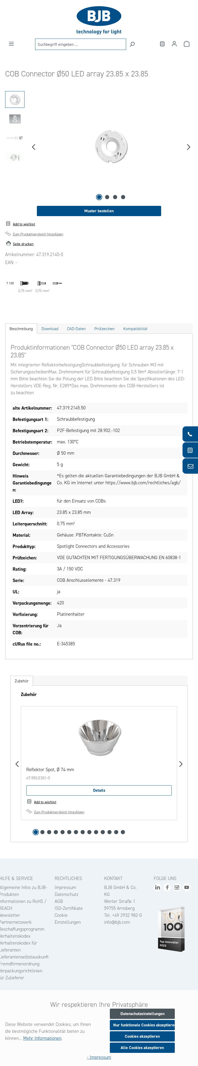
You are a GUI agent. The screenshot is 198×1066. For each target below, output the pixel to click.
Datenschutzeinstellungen (142, 1013)
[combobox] (80, 44)
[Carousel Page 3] (49, 832)
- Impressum (99, 1057)
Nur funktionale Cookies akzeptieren (144, 1025)
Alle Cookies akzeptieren (142, 1047)
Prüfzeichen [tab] (104, 328)
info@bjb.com (117, 922)
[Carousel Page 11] (103, 832)
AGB (59, 901)
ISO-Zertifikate (69, 908)
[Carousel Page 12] (110, 832)
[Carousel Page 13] (116, 832)
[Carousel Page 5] (63, 832)
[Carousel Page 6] (69, 832)
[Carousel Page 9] (89, 832)
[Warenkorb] (186, 44)
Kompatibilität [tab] (135, 328)
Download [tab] (50, 328)
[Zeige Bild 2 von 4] (107, 197)
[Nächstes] (189, 146)
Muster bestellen (99, 211)
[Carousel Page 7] (76, 832)
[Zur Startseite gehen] (99, 20)
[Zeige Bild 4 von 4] (123, 197)
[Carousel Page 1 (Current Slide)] (36, 832)
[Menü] (11, 44)
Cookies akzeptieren (142, 1036)
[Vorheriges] (33, 146)
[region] (99, 146)
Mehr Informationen (42, 1038)
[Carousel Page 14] (123, 832)
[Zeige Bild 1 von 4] (99, 197)
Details (99, 790)
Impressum (65, 887)
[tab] (21, 328)
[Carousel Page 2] (42, 832)
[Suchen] (132, 44)
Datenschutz (66, 894)
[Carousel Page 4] (56, 832)
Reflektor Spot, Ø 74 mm (50, 769)
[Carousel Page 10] (96, 832)
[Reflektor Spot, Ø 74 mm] (99, 737)
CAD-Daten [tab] (76, 328)
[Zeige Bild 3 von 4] (115, 197)
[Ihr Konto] (174, 44)
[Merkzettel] (162, 44)
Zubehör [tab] (22, 681)
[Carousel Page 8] (83, 832)
